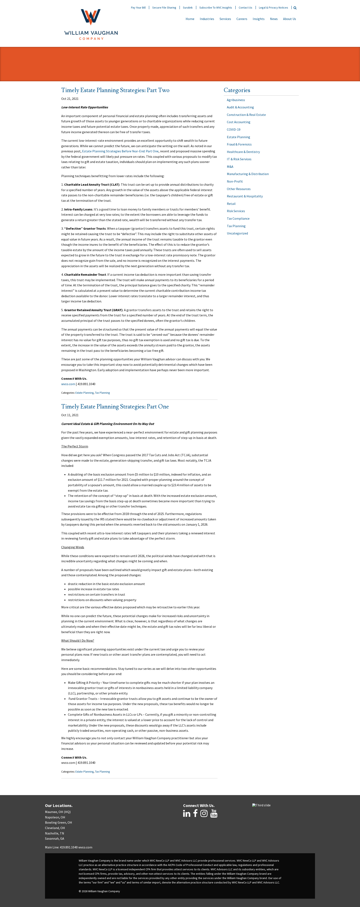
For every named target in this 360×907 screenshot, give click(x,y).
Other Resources (239, 189)
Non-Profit (235, 181)
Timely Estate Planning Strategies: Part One (115, 407)
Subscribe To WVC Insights (215, 7)
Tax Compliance (238, 218)
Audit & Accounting (240, 107)
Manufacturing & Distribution (248, 174)
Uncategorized (237, 233)
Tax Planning (102, 393)
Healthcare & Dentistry (243, 152)
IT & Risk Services (239, 159)
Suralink (188, 7)
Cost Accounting (238, 122)
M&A (230, 166)
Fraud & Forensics (239, 144)
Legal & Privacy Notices (273, 7)
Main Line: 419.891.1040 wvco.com (68, 847)
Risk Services (236, 211)
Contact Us (245, 7)
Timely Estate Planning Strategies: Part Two (115, 90)
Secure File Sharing (164, 7)
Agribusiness (236, 100)
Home (190, 19)
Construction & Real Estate (246, 115)
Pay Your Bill (138, 7)
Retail (231, 204)
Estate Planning (84, 393)
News (274, 19)
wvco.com (68, 384)
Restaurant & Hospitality (245, 196)
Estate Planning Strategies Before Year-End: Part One (120, 151)
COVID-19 (233, 129)
